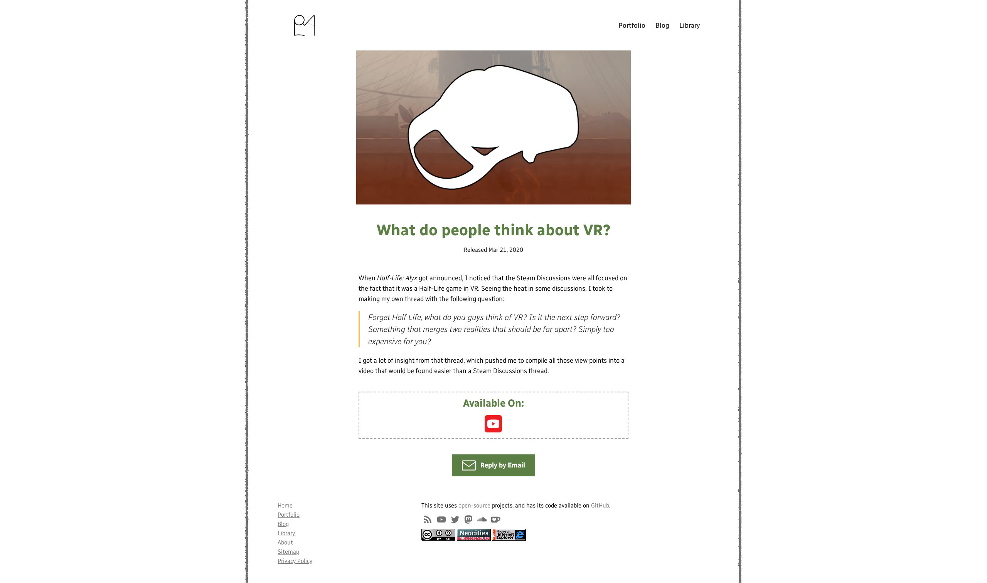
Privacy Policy (295, 561)
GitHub (600, 505)
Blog (662, 25)
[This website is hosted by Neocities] (474, 535)
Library (689, 25)
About (285, 542)
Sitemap (288, 551)
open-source (474, 505)
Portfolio (631, 25)
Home (285, 505)
